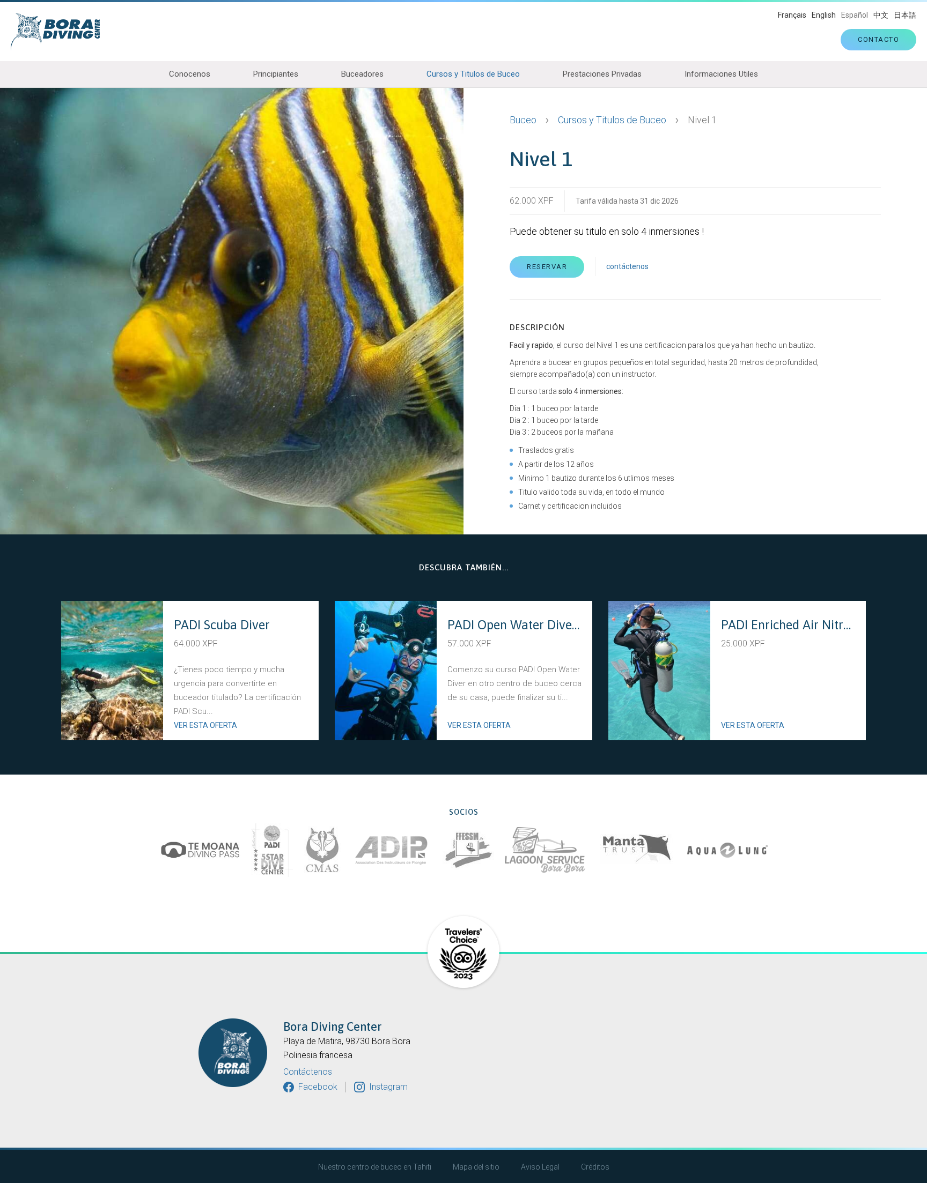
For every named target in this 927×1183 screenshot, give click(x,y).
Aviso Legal (540, 1167)
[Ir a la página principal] (60, 31)
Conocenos (189, 74)
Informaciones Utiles (721, 74)
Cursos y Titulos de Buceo (473, 74)
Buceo (523, 119)
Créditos (595, 1167)
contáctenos (627, 266)
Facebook (317, 1087)
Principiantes (275, 74)
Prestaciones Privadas (602, 74)
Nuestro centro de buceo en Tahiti (374, 1167)
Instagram (388, 1087)
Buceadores (362, 74)
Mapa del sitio (476, 1167)
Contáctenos (307, 1072)
